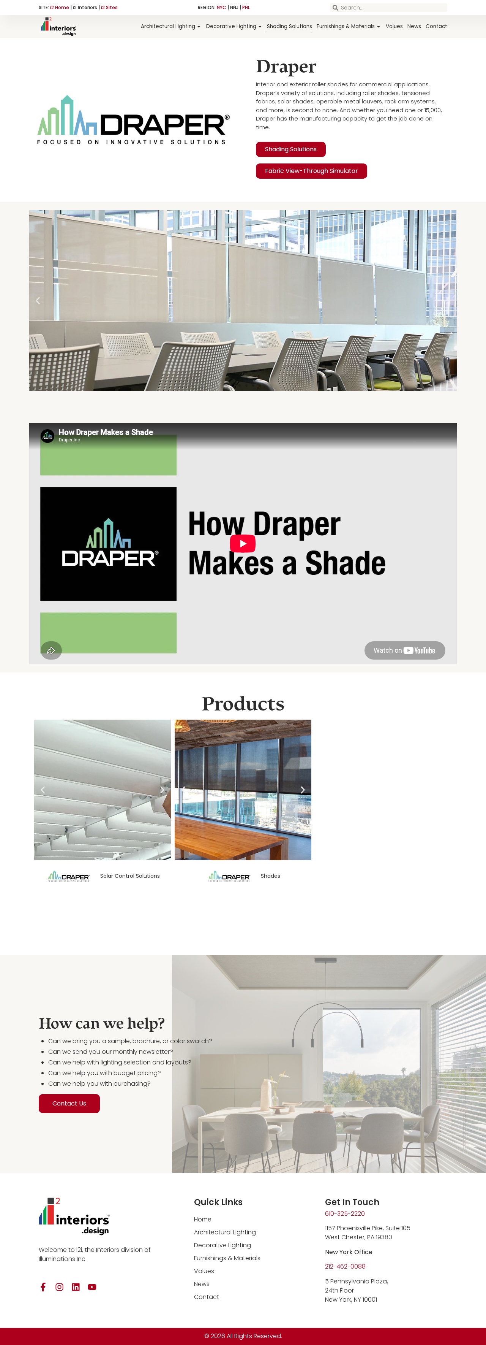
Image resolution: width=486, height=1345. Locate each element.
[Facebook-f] (43, 1287)
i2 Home (59, 7)
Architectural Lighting (168, 26)
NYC (221, 7)
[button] (226, 385)
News (414, 26)
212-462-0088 (345, 1266)
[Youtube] (92, 1287)
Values (394, 26)
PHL (246, 7)
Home (202, 1219)
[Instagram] (59, 1287)
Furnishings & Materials (346, 26)
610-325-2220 (345, 1213)
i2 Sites (109, 7)
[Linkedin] (75, 1287)
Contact (436, 26)
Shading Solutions (289, 26)
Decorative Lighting (231, 26)
